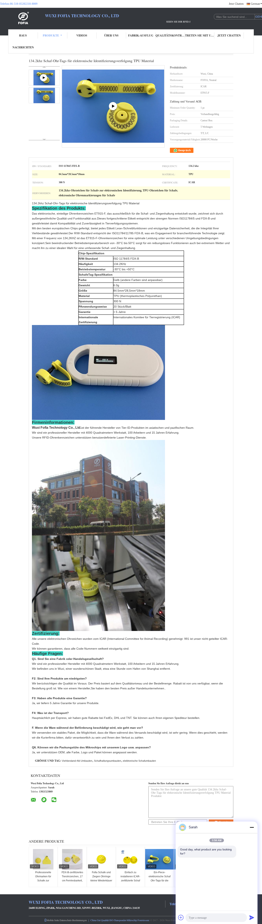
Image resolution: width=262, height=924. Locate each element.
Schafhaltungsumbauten (107, 760)
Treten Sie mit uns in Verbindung (200, 35)
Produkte (51, 35)
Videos (81, 35)
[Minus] (251, 827)
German (255, 3)
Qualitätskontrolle (170, 35)
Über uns (111, 35)
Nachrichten (23, 47)
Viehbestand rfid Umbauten (77, 760)
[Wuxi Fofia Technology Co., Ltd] (22, 18)
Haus (23, 35)
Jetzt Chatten (236, 3)
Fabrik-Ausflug (140, 35)
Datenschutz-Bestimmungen (73, 920)
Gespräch (184, 150)
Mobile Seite (53, 920)
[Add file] (181, 917)
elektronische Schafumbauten (139, 760)
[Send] (251, 917)
